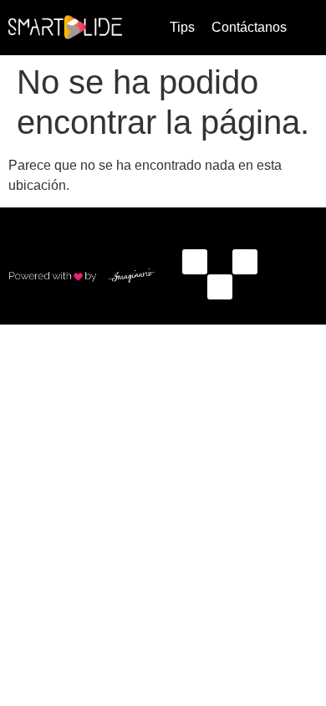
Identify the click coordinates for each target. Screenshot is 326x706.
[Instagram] (244, 261)
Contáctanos (249, 27)
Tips (182, 27)
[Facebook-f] (194, 261)
